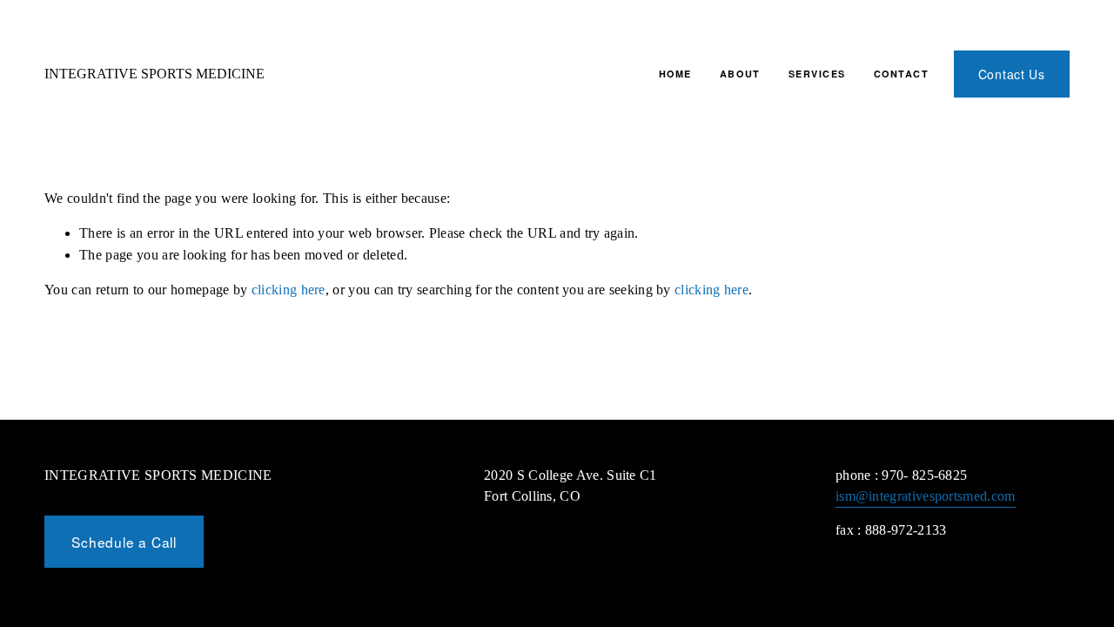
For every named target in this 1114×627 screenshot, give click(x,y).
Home (675, 73)
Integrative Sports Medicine (154, 73)
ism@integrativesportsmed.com (926, 496)
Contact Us (1011, 74)
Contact (901, 73)
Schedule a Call (124, 541)
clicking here (288, 289)
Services (817, 73)
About (740, 73)
